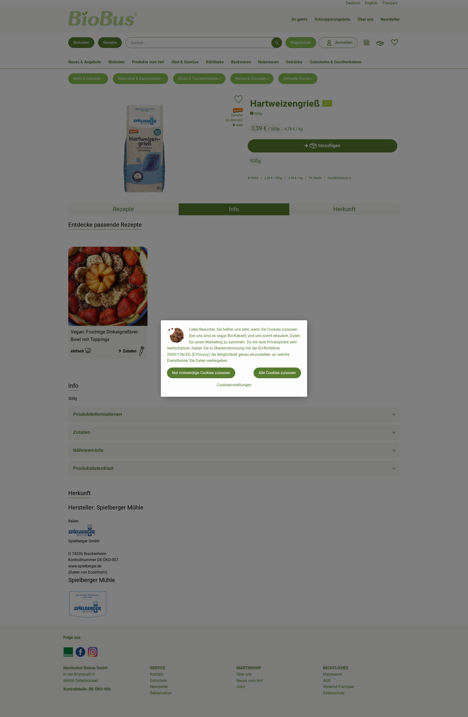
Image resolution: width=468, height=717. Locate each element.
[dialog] (234, 358)
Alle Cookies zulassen (277, 372)
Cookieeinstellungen (234, 385)
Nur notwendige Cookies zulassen (201, 372)
